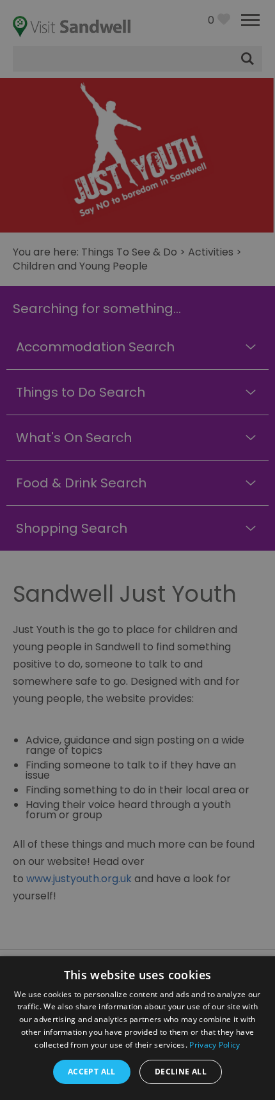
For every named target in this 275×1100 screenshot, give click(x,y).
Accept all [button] (92, 1071)
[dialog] (137, 550)
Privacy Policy (214, 1044)
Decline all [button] (181, 1071)
